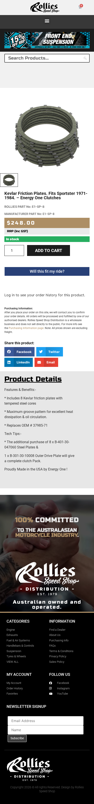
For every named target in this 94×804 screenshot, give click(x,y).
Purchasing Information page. (26, 328)
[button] (47, 20)
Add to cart (48, 250)
